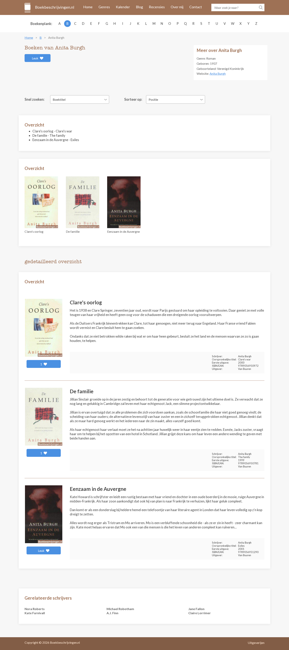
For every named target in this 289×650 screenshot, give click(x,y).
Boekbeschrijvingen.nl (54, 7)
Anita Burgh (218, 73)
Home (88, 7)
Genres (104, 7)
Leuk (35, 58)
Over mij (177, 7)
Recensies (157, 7)
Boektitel (59, 99)
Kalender (123, 7)
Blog (139, 7)
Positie (153, 99)
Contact (195, 7)
